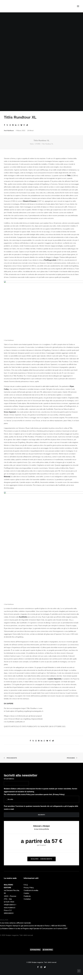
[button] (78, 6)
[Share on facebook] (4, 125)
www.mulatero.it (9, 907)
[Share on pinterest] (13, 125)
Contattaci (27, 899)
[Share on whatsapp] (18, 125)
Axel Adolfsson (9, 130)
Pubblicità (27, 896)
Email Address (9, 779)
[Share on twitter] (7, 125)
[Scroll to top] (79, 971)
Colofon (26, 893)
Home (32, 144)
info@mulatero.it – (10, 905)
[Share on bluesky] (21, 125)
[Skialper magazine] (13, 6)
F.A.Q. (26, 885)
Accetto (10, 799)
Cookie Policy (48, 949)
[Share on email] (27, 125)
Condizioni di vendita (31, 890)
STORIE (37, 144)
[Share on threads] (10, 125)
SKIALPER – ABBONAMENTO (41, 859)
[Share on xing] (24, 125)
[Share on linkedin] (15, 125)
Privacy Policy (58, 794)
